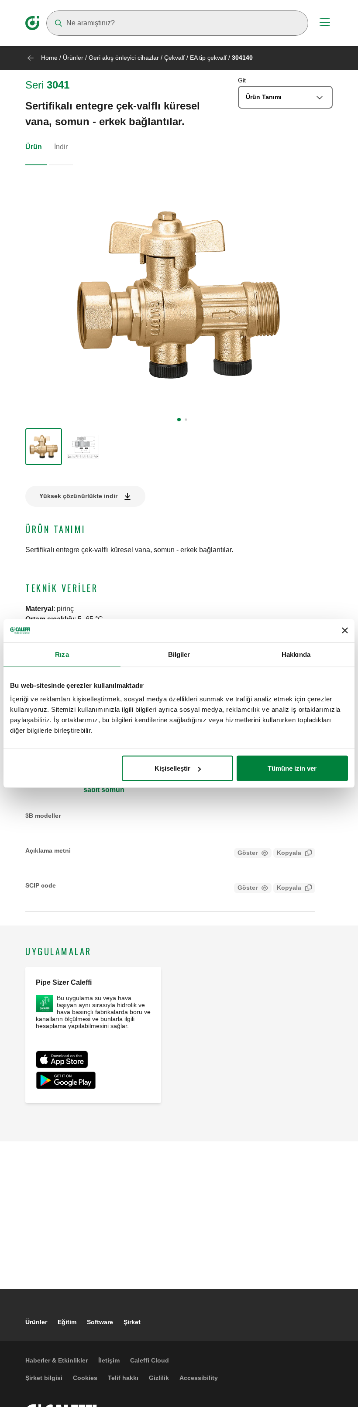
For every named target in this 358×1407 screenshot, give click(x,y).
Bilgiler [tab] (179, 654)
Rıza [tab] (62, 654)
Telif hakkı (123, 1377)
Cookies (85, 1377)
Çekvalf (174, 57)
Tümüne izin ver (292, 768)
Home (49, 57)
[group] (43, 446)
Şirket (132, 1321)
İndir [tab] (61, 146)
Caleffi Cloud (149, 1360)
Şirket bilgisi (43, 1377)
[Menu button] (325, 23)
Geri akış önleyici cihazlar (124, 57)
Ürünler (73, 57)
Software (100, 1321)
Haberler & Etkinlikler (56, 1360)
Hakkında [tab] (296, 654)
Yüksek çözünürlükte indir (78, 495)
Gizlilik (159, 1377)
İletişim (109, 1360)
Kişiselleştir (172, 768)
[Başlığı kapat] (345, 631)
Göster (248, 852)
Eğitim (67, 1321)
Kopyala (289, 852)
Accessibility (198, 1377)
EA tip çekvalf (208, 57)
